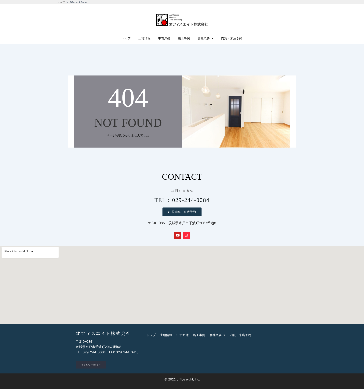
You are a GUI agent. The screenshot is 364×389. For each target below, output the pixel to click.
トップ (61, 2)
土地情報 (144, 38)
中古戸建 (164, 38)
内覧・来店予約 (231, 38)
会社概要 (204, 38)
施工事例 (184, 38)
